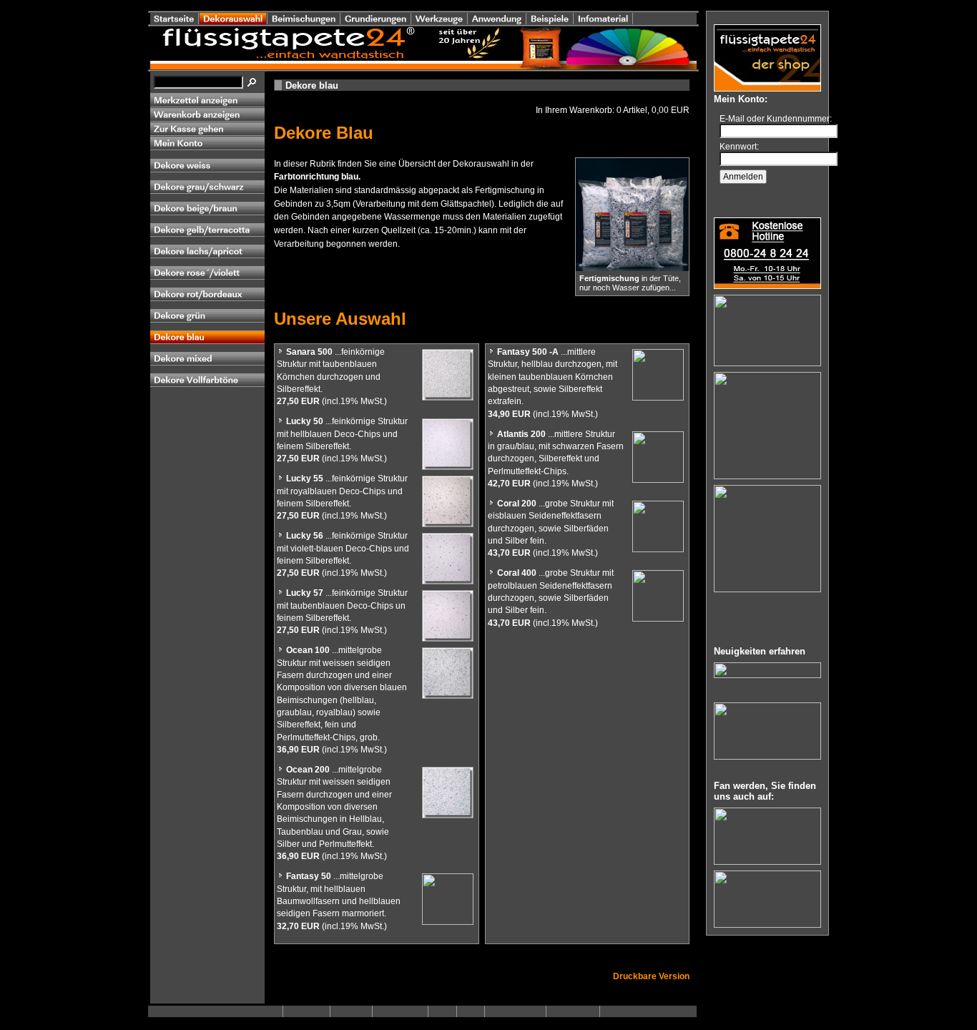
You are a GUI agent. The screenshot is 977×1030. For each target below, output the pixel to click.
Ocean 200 (308, 770)
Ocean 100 (308, 650)
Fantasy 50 (308, 876)
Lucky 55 (304, 479)
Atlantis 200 (521, 434)
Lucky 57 (304, 593)
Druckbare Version (651, 976)
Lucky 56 (304, 536)
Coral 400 (516, 573)
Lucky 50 (304, 421)
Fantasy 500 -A (528, 352)
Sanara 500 (309, 352)
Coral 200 (516, 504)
